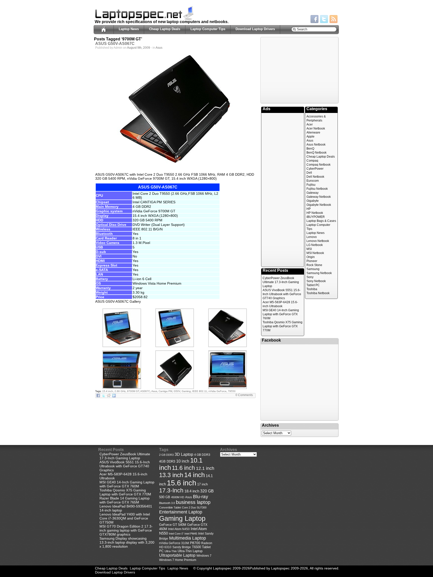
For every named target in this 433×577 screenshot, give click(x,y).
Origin (310, 257)
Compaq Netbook (318, 164)
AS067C (145, 391)
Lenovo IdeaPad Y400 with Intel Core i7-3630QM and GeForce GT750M (124, 518)
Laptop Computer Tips (207, 29)
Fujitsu (310, 184)
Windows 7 (203, 555)
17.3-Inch (171, 490)
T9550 (232, 391)
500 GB (164, 497)
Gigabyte (312, 201)
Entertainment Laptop (180, 512)
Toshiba (311, 289)
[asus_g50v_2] (174, 388)
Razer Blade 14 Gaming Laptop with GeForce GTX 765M (124, 500)
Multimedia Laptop (187, 538)
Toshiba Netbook (318, 293)
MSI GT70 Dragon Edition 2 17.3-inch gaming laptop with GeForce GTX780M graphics (126, 530)
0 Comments (244, 395)
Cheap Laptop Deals (164, 29)
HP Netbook (314, 213)
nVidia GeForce (217, 391)
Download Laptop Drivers (255, 29)
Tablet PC (313, 285)
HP (308, 209)
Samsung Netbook (319, 273)
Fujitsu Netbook (317, 188)
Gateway (312, 193)
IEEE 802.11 (199, 391)
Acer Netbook (315, 128)
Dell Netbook (315, 176)
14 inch (194, 474)
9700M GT (133, 391)
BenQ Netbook (316, 152)
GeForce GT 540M (172, 525)
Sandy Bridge (181, 547)
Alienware (313, 132)
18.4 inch (191, 491)
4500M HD (177, 497)
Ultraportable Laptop (177, 555)
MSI (309, 249)
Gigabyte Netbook (318, 205)
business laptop (193, 502)
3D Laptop (184, 454)
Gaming (186, 391)
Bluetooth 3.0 (167, 502)
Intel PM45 (190, 533)
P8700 (195, 543)
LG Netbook (314, 245)
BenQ (310, 148)
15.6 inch (181, 483)
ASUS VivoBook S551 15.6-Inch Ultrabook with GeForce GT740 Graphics (282, 294)
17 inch (202, 484)
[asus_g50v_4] (227, 346)
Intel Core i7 (176, 533)
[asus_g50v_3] (121, 388)
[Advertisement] (299, 69)
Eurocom (312, 180)
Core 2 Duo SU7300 (194, 507)
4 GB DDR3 (202, 454)
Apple (310, 136)
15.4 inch (107, 391)
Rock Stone (314, 265)
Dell (309, 172)
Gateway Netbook (318, 197)
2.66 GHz (120, 391)
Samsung (312, 269)
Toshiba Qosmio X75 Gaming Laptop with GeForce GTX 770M (282, 326)
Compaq (312, 160)
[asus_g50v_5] (174, 346)
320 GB (207, 491)
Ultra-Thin (171, 551)
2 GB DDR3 (166, 454)
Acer (309, 124)
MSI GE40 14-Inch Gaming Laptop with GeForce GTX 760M (281, 314)
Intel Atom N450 (179, 529)
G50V (177, 391)
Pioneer (311, 261)
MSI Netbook (315, 253)
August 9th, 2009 (138, 47)
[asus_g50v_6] (121, 346)
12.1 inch (205, 468)
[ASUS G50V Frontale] (227, 388)
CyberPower (314, 168)
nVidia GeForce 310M (174, 543)
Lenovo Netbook (317, 241)
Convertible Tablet (170, 507)
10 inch (182, 461)
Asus (159, 47)
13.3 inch (171, 475)
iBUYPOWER (315, 217)
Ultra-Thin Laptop (190, 551)
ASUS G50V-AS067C (115, 43)
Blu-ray (200, 496)
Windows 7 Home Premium (177, 559)
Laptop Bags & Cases (321, 221)
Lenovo (311, 237)
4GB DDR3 (167, 461)
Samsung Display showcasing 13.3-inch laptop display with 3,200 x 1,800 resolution (126, 542)
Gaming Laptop (182, 518)
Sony (309, 277)
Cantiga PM (165, 391)
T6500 (196, 547)
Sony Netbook (316, 281)
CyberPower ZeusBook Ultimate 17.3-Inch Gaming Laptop (281, 282)
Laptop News (129, 29)
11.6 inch (183, 468)
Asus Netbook (316, 144)
